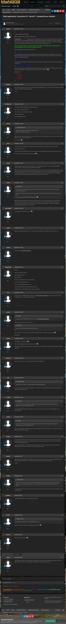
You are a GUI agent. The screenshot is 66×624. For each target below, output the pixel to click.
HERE (28, 602)
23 (8, 42)
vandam (8, 28)
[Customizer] (18, 6)
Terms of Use (33, 622)
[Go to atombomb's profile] (8, 90)
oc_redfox (8, 397)
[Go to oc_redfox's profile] (8, 403)
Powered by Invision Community (59, 616)
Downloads (40, 2)
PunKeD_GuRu (8, 104)
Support (48, 2)
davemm (8, 515)
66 (8, 410)
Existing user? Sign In (6, 6)
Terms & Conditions (14, 604)
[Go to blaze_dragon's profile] (8, 214)
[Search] (63, 6)
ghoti (8, 143)
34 (8, 156)
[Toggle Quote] (16, 127)
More (62, 2)
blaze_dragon (8, 208)
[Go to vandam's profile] (8, 35)
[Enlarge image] (48, 69)
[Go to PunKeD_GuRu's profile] (8, 110)
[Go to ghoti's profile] (8, 149)
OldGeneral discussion (19, 24)
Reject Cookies (60, 620)
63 (8, 117)
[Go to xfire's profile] (8, 298)
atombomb (8, 84)
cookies (9, 621)
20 (8, 137)
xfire (8, 292)
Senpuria (8, 456)
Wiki (55, 2)
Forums (33, 2)
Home (27, 2)
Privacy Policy (6, 604)
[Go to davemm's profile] (8, 521)
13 (8, 97)
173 (8, 469)
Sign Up (14, 6)
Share (51, 23)
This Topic (59, 6)
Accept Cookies (50, 620)
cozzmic (8, 123)
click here (11, 599)
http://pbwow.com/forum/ (42, 295)
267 (8, 528)
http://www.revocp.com (26, 250)
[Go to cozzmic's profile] (8, 129)
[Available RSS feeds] (63, 610)
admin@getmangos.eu (8, 601)
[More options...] (62, 29)
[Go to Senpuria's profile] (8, 462)
